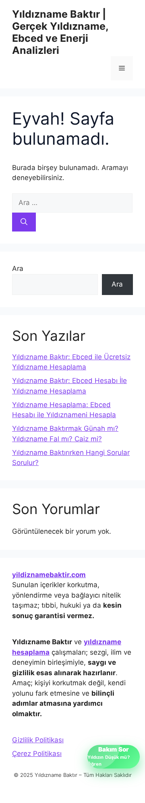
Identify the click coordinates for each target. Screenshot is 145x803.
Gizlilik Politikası (38, 740)
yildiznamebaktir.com (49, 575)
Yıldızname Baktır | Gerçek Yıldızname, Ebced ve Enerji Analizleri (60, 32)
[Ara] (24, 222)
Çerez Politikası (37, 754)
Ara (17, 268)
